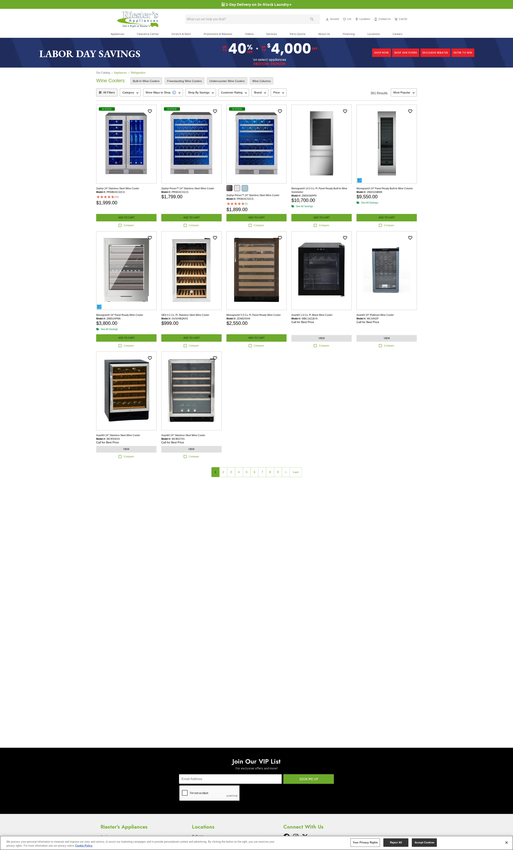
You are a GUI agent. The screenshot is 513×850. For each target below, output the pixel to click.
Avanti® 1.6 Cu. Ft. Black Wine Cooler (311, 315)
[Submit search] (312, 19)
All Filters (109, 92)
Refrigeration (138, 72)
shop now (381, 52)
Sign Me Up (308, 779)
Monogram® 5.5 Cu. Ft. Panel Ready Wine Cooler (253, 315)
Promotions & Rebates (218, 33)
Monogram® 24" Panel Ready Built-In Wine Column (384, 188)
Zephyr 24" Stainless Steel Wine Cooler (117, 188)
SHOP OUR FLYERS (405, 52)
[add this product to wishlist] (150, 111)
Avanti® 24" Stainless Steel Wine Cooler (118, 435)
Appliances (117, 33)
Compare (129, 225)
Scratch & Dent (181, 33)
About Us (324, 33)
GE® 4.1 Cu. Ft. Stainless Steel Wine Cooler (185, 315)
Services (271, 33)
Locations (373, 33)
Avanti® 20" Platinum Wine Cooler (375, 315)
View (322, 338)
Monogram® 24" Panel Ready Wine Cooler (119, 315)
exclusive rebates (435, 52)
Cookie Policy (83, 845)
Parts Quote (297, 33)
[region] (256, 843)
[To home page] (140, 19)
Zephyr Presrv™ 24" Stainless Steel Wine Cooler (187, 188)
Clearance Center (148, 33)
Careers (397, 33)
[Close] (506, 842)
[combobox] (130, 92)
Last (295, 472)
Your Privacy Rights (365, 842)
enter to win (463, 52)
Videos (249, 33)
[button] (327, 19)
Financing (349, 33)
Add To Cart (126, 217)
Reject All (396, 842)
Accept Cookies (424, 842)
